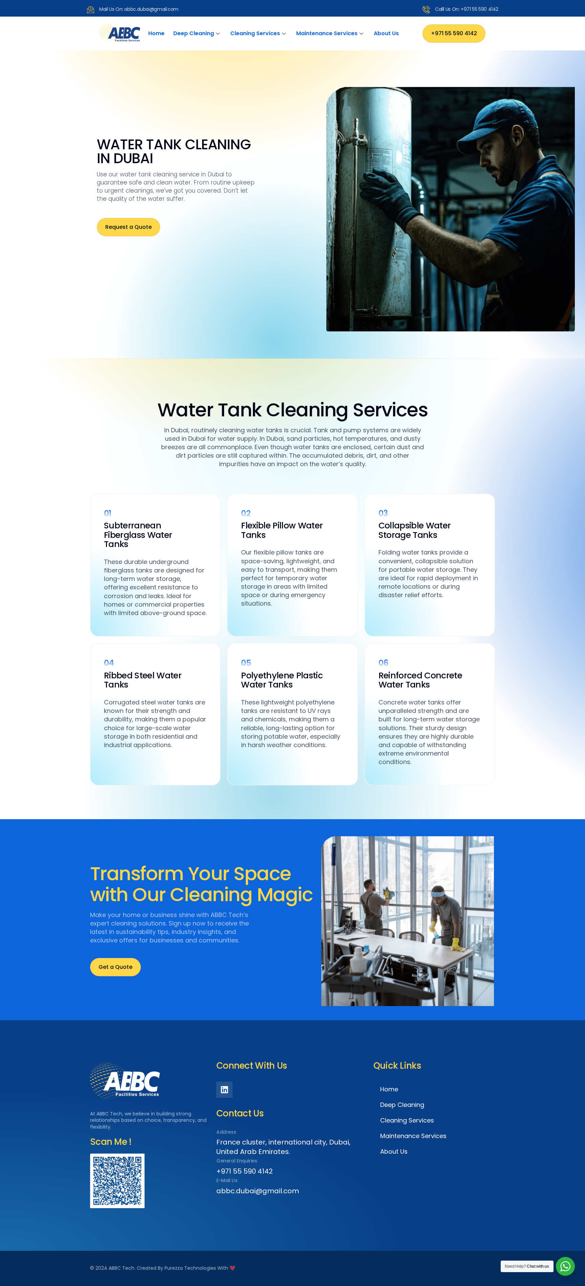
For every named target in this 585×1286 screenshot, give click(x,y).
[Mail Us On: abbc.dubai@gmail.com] (90, 9)
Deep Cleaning (193, 33)
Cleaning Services (255, 33)
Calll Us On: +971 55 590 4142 (466, 9)
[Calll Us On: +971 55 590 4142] (426, 9)
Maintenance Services (327, 33)
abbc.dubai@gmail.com (257, 1191)
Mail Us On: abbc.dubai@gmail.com (138, 9)
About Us (386, 33)
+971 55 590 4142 (244, 1171)
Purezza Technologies (190, 1268)
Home (156, 33)
